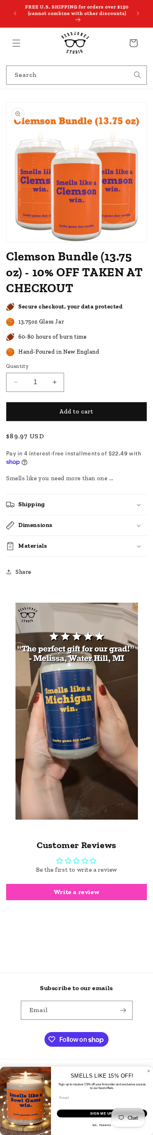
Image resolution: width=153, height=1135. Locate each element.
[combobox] (76, 75)
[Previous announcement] (15, 13)
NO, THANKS (102, 1125)
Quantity (17, 366)
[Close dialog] (148, 1071)
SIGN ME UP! (102, 1113)
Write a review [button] (76, 892)
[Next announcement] (138, 13)
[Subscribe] (123, 1010)
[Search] (137, 75)
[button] (16, 43)
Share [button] (23, 572)
